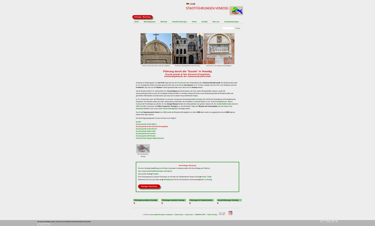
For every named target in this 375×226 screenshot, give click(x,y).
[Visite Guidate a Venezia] (191, 4)
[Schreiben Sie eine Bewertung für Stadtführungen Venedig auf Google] (222, 214)
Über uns (215, 22)
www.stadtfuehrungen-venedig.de (161, 214)
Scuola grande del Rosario (146, 136)
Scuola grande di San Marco (146, 124)
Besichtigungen (150, 22)
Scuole (138, 122)
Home (136, 22)
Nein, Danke (333, 221)
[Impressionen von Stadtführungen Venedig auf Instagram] (230, 214)
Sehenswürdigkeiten (170, 108)
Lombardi (196, 101)
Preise (194, 22)
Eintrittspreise (169, 179)
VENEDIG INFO (200, 214)
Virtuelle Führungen (179, 22)
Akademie (139, 108)
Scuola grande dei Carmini (145, 133)
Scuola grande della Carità (145, 131)
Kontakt (205, 22)
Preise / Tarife (206, 177)
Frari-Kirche (181, 83)
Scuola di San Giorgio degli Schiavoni (150, 138)
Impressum (189, 214)
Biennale (164, 22)
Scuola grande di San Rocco (146, 129)
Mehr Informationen (43, 224)
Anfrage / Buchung (142, 17)
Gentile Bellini (222, 104)
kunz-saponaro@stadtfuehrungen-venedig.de (155, 171)
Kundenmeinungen (231, 22)
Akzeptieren (324, 221)
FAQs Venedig (212, 214)
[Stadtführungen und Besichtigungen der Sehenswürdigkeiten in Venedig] (187, 4)
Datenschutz (179, 214)
